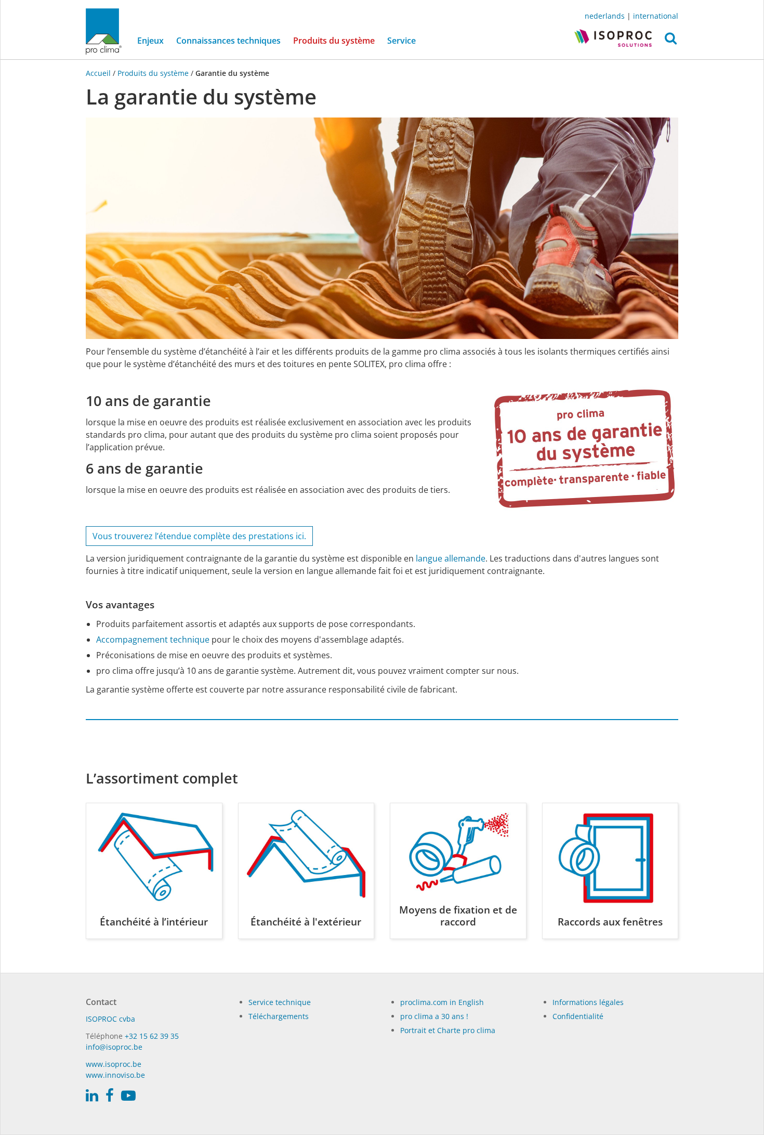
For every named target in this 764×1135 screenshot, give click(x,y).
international (655, 16)
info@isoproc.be (114, 1047)
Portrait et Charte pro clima (447, 1030)
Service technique (279, 1002)
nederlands (605, 16)
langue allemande (450, 558)
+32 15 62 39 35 (152, 1036)
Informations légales (588, 1002)
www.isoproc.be (113, 1064)
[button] (670, 41)
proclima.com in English (442, 1002)
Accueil (99, 73)
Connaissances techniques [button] (228, 40)
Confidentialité (577, 1016)
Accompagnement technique (152, 639)
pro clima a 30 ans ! (434, 1016)
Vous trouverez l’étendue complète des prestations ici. (199, 536)
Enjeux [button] (150, 40)
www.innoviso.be (115, 1075)
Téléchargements (278, 1016)
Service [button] (401, 40)
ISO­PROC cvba (110, 1019)
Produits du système (337, 40)
